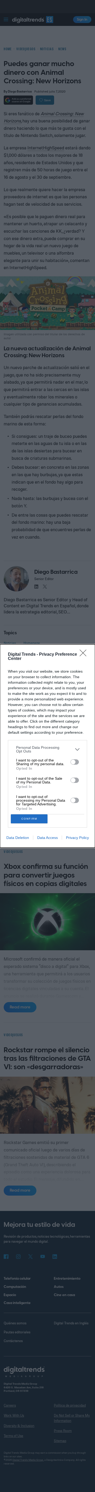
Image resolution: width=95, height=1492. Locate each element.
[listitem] (47, 749)
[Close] (85, 655)
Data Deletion (17, 837)
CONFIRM (29, 818)
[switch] (74, 762)
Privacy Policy (77, 837)
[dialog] (47, 746)
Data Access (47, 837)
